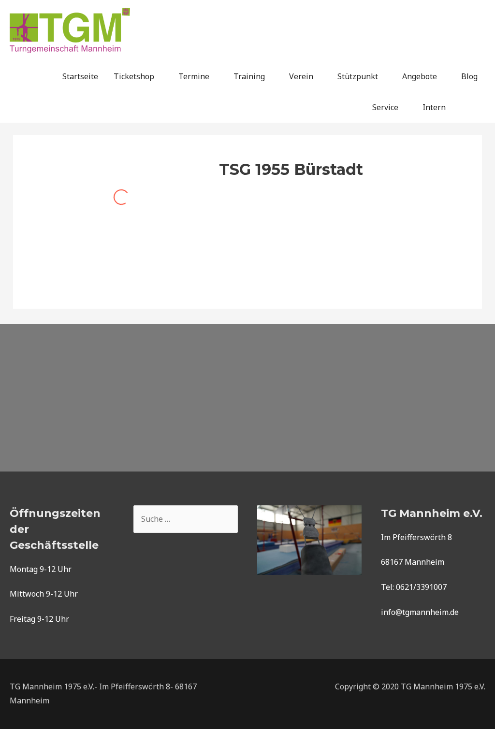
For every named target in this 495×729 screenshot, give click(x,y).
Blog (469, 76)
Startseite (80, 76)
